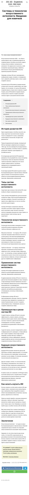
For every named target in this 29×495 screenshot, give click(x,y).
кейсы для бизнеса (12, 453)
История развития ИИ (10, 103)
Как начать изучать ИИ (11, 121)
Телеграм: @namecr (13, 456)
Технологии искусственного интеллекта (15, 110)
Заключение (8, 123)
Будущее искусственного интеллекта (14, 119)
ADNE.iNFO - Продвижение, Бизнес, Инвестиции (14, 3)
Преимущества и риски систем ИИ (14, 116)
